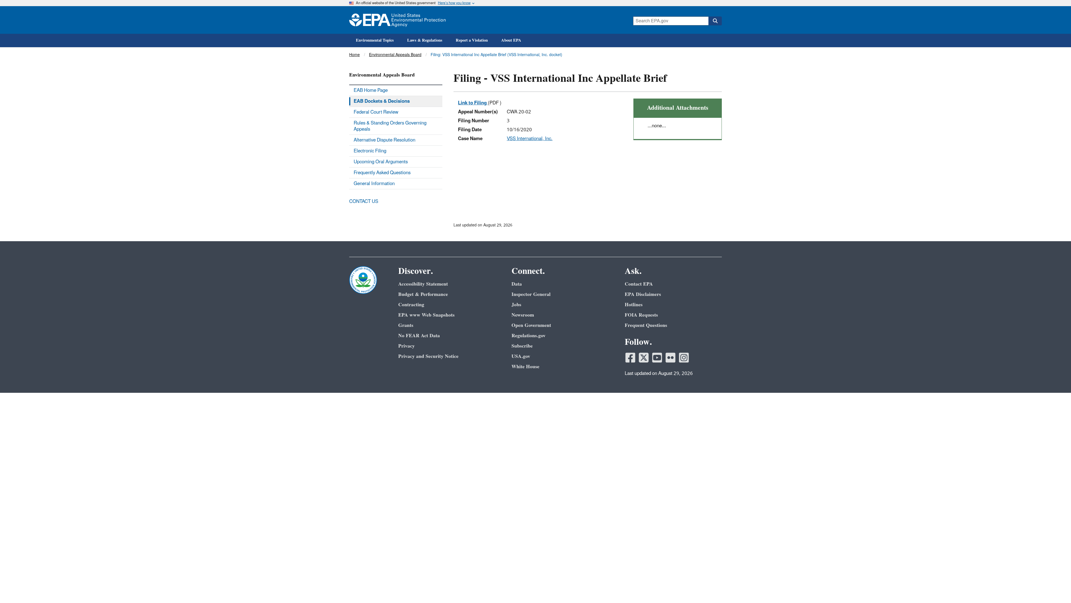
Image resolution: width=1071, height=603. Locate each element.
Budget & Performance (423, 294)
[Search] (715, 20)
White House (525, 367)
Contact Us (363, 202)
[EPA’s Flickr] (670, 357)
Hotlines (634, 305)
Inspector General (531, 294)
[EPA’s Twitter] (643, 357)
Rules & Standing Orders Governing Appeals (390, 126)
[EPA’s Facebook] (630, 357)
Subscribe (522, 346)
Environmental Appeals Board (395, 55)
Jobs (516, 305)
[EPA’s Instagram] (683, 357)
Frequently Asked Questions (382, 173)
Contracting (411, 305)
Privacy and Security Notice (428, 356)
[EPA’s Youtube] (657, 357)
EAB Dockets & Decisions (382, 101)
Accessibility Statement (423, 284)
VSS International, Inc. (530, 139)
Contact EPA (639, 284)
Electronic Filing (370, 151)
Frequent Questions (646, 325)
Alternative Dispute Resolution (384, 140)
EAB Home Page (371, 90)
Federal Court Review (376, 112)
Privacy (406, 346)
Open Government (531, 325)
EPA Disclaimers (643, 294)
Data (517, 284)
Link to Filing (473, 103)
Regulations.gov (529, 336)
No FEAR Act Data (419, 336)
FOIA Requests (641, 315)
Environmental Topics (375, 40)
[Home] (397, 20)
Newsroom (523, 315)
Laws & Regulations (424, 40)
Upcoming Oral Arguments (381, 162)
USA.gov (521, 356)
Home (354, 55)
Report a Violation (472, 40)
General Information (374, 184)
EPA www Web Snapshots (426, 315)
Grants (405, 325)
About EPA (511, 40)
